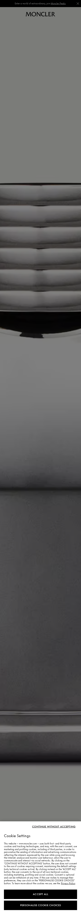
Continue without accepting (53, 826)
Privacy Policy (68, 883)
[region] (40, 868)
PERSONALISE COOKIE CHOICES (40, 905)
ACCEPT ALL (40, 894)
